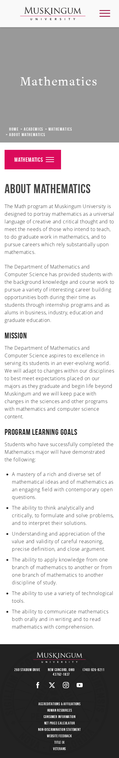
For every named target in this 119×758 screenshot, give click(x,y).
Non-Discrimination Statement (59, 729)
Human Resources (59, 710)
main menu (104, 13)
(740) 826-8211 (94, 670)
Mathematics (60, 129)
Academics (33, 129)
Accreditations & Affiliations (59, 704)
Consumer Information (60, 717)
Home (14, 129)
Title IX (59, 742)
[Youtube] (80, 685)
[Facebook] (38, 685)
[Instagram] (66, 685)
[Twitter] (52, 685)
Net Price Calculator (59, 723)
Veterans (59, 749)
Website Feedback (59, 736)
